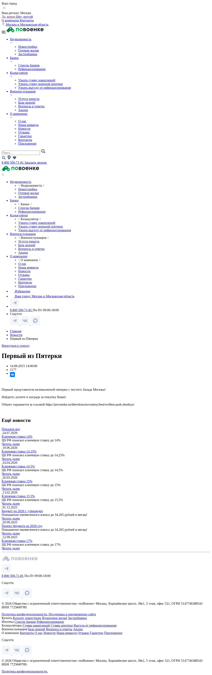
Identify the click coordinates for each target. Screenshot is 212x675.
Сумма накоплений (36, 625)
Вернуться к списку (16, 345)
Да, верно (9, 16)
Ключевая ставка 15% (17, 481)
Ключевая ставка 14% (17, 436)
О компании (11, 20)
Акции (23, 110)
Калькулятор (19, 72)
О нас (22, 121)
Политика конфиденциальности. (25, 614)
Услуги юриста (28, 99)
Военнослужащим (23, 91)
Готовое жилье (28, 50)
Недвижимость (20, 39)
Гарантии (25, 136)
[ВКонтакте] (12, 374)
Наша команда (28, 125)
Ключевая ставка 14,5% (18, 466)
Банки (14, 58)
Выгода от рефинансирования (95, 625)
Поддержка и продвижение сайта (72, 614)
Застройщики (27, 54)
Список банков (29, 65)
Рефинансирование (32, 69)
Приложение (27, 143)
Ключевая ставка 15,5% (18, 496)
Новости (24, 128)
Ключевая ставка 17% (17, 541)
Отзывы (24, 132)
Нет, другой (24, 16)
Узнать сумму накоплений (36, 80)
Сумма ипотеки (62, 625)
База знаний (26, 102)
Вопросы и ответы (31, 106)
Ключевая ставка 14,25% (19, 451)
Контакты (27, 20)
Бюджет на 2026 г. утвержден (22, 511)
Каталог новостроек (27, 618)
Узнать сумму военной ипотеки (40, 84)
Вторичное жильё (54, 618)
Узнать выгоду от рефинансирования (44, 87)
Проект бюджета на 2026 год (22, 526)
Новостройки (27, 46)
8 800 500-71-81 (13, 162)
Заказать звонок (35, 162)
